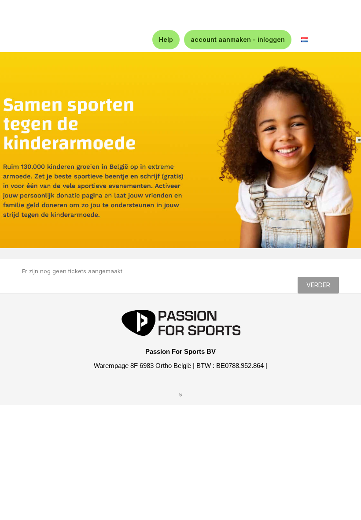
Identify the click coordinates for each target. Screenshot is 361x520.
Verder (318, 285)
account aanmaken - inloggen (238, 39)
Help (166, 39)
